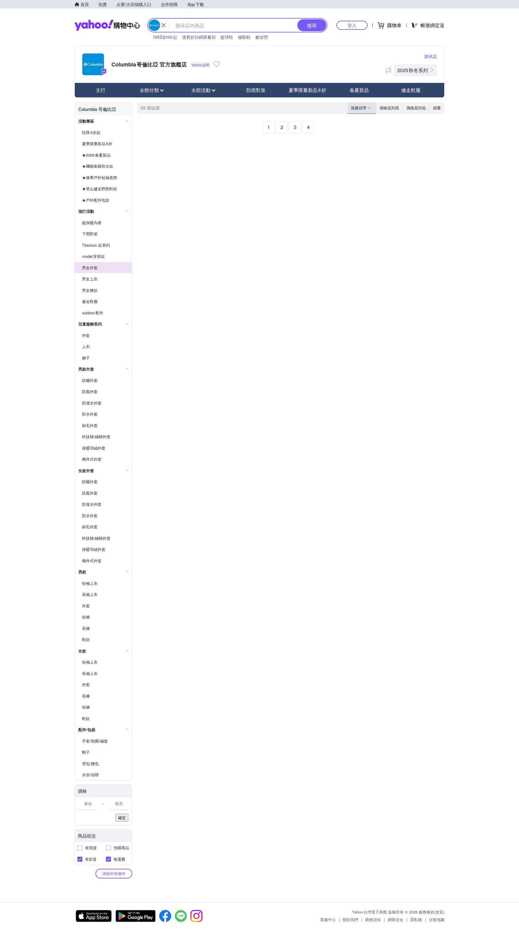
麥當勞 (261, 37)
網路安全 (395, 919)
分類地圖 (437, 919)
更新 (439, 912)
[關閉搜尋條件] (163, 25)
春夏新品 (359, 90)
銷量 (437, 108)
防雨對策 (256, 90)
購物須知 (373, 919)
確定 (122, 817)
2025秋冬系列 (412, 70)
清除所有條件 (114, 873)
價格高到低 (416, 108)
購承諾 (430, 56)
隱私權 (416, 919)
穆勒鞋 (244, 37)
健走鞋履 (410, 90)
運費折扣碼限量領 (199, 37)
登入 (352, 25)
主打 (100, 90)
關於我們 (350, 919)
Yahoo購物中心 (107, 25)
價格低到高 (389, 108)
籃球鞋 (226, 37)
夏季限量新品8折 (307, 90)
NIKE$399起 (165, 37)
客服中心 (328, 919)
